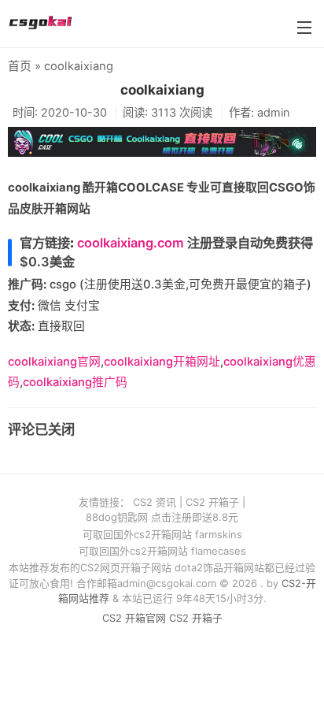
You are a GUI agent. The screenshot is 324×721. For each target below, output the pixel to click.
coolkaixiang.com (130, 243)
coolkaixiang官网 (54, 362)
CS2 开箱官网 (134, 617)
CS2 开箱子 (212, 502)
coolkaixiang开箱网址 (162, 362)
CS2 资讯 (154, 502)
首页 (19, 66)
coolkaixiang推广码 (75, 382)
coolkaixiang (162, 90)
